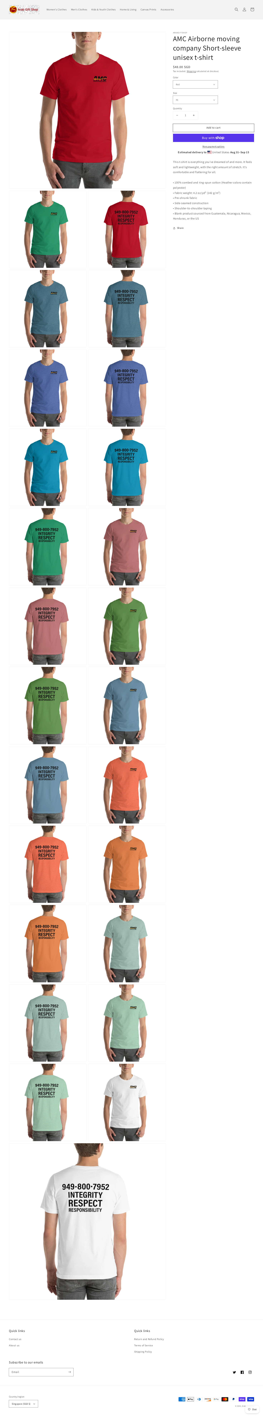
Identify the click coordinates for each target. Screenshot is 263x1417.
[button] (236, 9)
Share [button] (180, 228)
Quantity (177, 108)
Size (175, 93)
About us (14, 1345)
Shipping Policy (143, 1351)
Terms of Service (143, 1345)
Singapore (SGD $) (21, 1403)
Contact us (15, 1339)
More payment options (214, 146)
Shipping (191, 71)
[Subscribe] (69, 1372)
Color (175, 77)
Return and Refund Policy (149, 1339)
